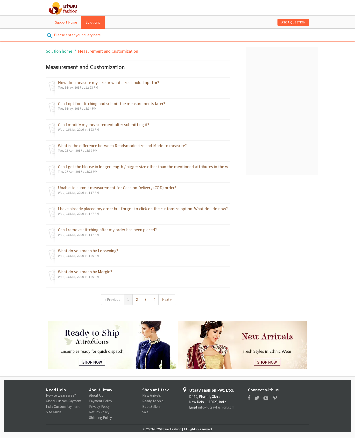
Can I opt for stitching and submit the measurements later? (111, 103)
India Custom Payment (63, 406)
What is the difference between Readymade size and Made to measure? (122, 145)
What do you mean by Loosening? (88, 250)
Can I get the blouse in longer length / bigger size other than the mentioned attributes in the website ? (143, 166)
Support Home (66, 22)
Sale (145, 412)
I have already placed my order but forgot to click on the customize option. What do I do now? (143, 208)
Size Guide (54, 412)
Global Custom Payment (64, 401)
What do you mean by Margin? (85, 271)
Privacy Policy (99, 406)
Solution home (59, 51)
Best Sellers (151, 406)
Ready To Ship (152, 401)
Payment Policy (100, 401)
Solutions (93, 22)
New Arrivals (151, 395)
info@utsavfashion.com (216, 407)
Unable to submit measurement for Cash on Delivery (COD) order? (117, 187)
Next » (167, 299)
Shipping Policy (100, 417)
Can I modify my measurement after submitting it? (103, 124)
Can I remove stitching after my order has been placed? (107, 229)
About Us (96, 395)
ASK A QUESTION (293, 22)
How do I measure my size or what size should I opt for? (108, 82)
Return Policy (99, 412)
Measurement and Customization (108, 51)
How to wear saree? (61, 395)
